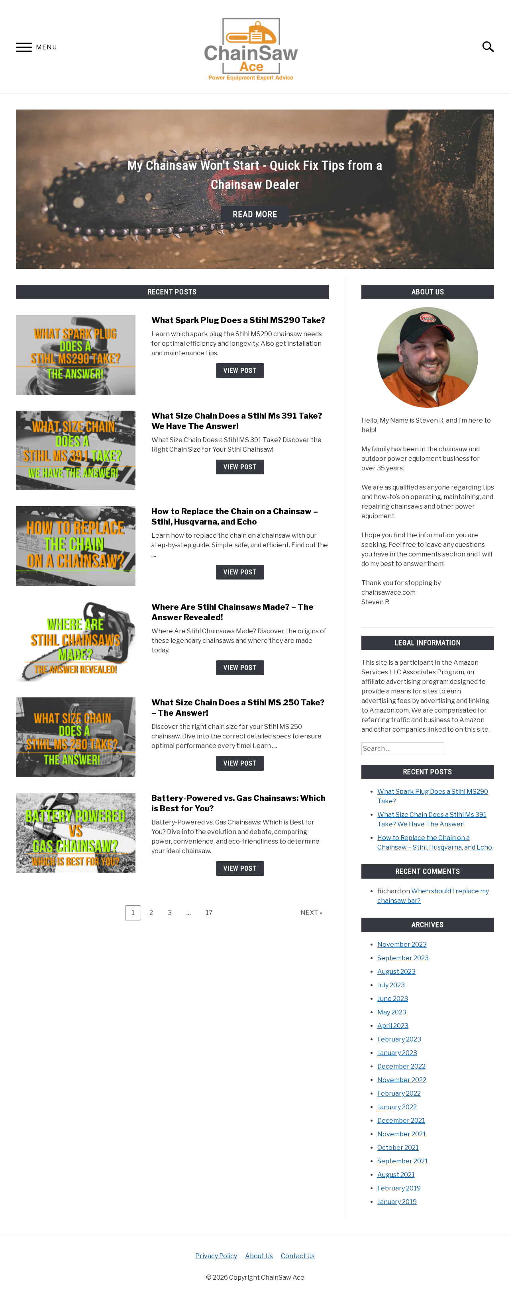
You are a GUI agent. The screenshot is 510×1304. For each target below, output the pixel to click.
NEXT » (311, 912)
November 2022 (401, 1080)
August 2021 (396, 1175)
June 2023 (392, 998)
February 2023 (399, 1039)
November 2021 (401, 1134)
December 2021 (401, 1120)
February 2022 (399, 1093)
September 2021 (402, 1161)
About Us (259, 1256)
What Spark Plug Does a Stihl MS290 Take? (238, 320)
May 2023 (391, 1012)
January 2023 (397, 1053)
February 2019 (399, 1188)
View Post (240, 370)
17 (212, 912)
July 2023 (391, 985)
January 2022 (397, 1107)
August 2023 (396, 971)
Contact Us (298, 1256)
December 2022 (401, 1066)
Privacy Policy (216, 1256)
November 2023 (402, 944)
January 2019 (397, 1202)
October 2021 (398, 1147)
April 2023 (392, 1026)
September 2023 (403, 958)
